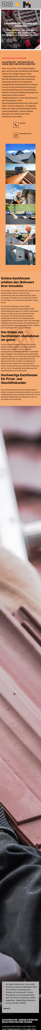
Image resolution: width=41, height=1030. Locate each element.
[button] (17, 4)
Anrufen (22, 123)
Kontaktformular (25, 133)
